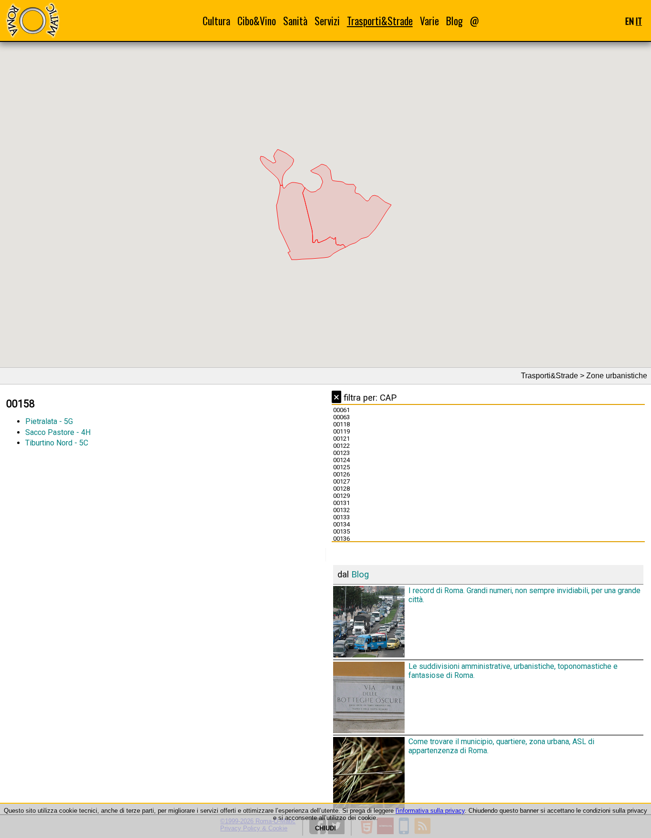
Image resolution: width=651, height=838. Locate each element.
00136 (341, 538)
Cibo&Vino (256, 20)
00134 (341, 524)
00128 (341, 488)
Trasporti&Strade (380, 20)
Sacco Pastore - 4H (58, 432)
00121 (341, 438)
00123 (341, 452)
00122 (341, 445)
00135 (341, 531)
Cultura (216, 20)
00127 (341, 481)
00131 (341, 502)
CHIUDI (325, 828)
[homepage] (32, 20)
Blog (454, 20)
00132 (341, 510)
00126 (341, 474)
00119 (341, 431)
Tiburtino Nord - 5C (56, 442)
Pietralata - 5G (49, 421)
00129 (341, 495)
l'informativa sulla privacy (430, 810)
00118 (341, 424)
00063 (341, 417)
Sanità (295, 20)
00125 (341, 467)
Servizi (327, 20)
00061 (341, 410)
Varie (429, 20)
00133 (341, 517)
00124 (341, 460)
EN (629, 20)
